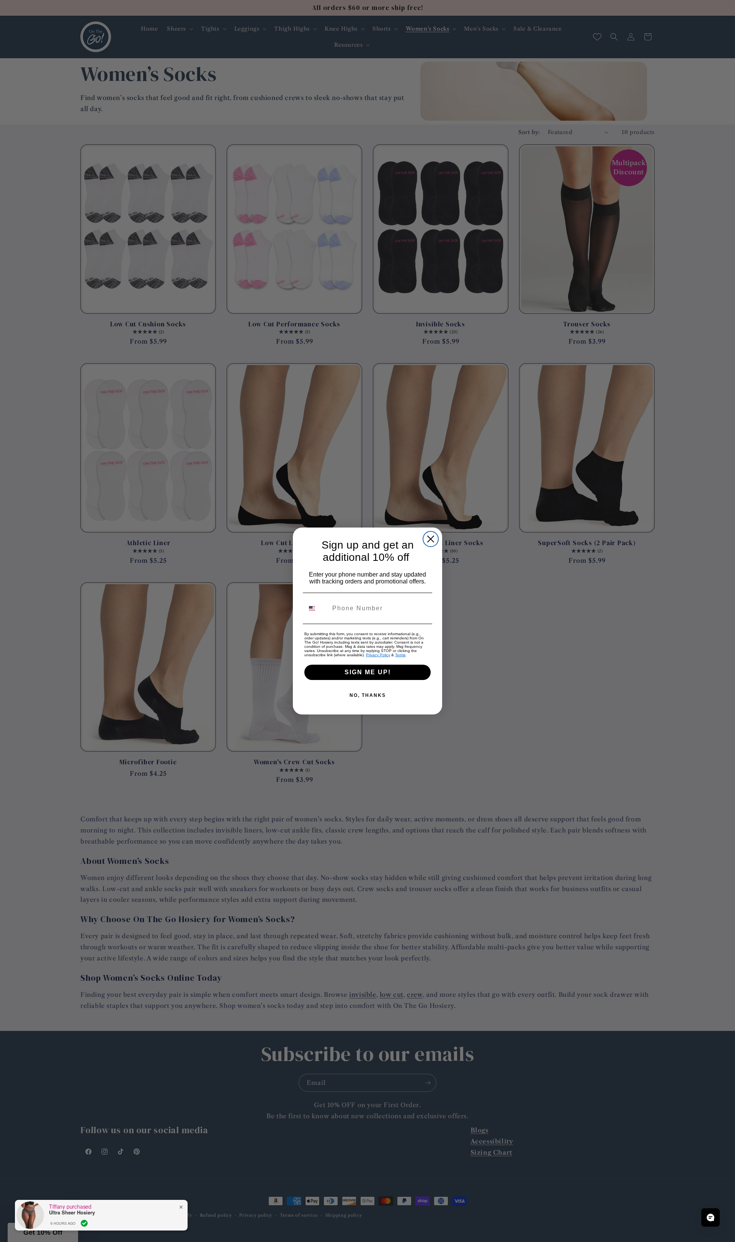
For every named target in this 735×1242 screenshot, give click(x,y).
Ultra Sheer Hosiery (72, 1212)
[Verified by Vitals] (84, 1223)
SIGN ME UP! (368, 672)
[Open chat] (710, 1217)
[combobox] (316, 608)
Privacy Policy (378, 655)
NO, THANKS (368, 695)
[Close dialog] (430, 539)
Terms (400, 655)
